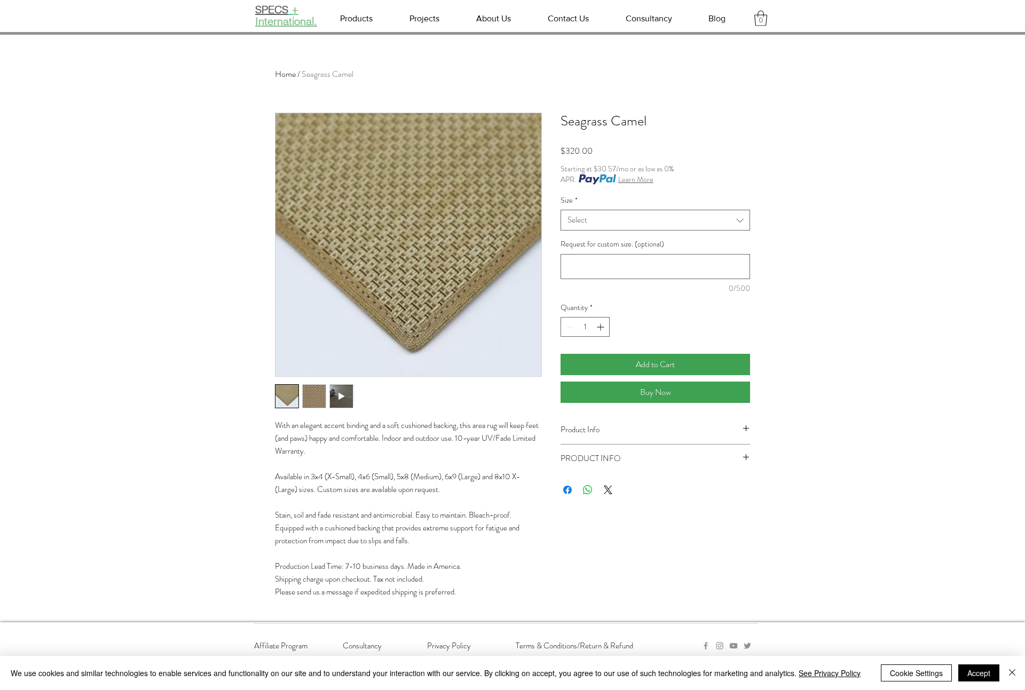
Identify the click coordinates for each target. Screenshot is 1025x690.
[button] (760, 18)
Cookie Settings (916, 673)
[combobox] (655, 220)
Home (285, 74)
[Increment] (601, 327)
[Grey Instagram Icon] (719, 646)
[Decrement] (568, 327)
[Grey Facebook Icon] (706, 646)
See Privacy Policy (830, 673)
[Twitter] (747, 646)
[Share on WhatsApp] (587, 489)
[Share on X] (608, 489)
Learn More (635, 179)
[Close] (1012, 672)
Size (569, 200)
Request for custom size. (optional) (612, 244)
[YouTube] (733, 646)
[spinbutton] (585, 327)
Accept (978, 673)
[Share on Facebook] (567, 489)
